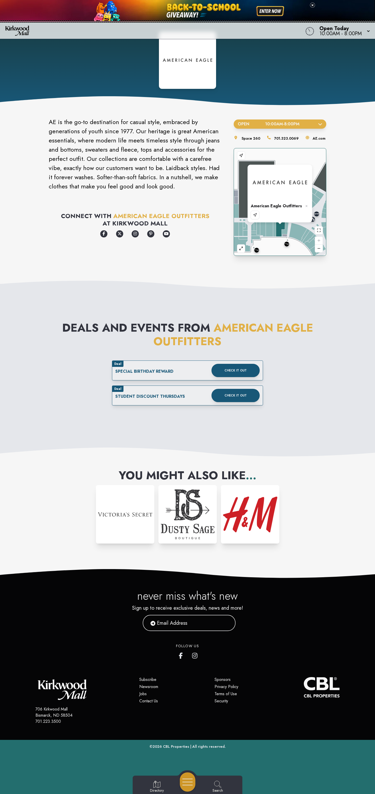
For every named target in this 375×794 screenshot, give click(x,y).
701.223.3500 (48, 721)
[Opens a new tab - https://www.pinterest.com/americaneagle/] (150, 233)
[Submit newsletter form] (225, 623)
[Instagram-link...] (125, 514)
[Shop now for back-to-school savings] (270, 11)
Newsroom (148, 687)
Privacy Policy (226, 687)
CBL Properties (176, 746)
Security (221, 701)
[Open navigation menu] (187, 782)
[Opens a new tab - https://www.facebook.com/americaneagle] (103, 233)
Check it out (235, 370)
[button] (343, 31)
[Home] (141, 31)
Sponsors (223, 679)
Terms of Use (226, 694)
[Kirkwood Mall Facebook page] (182, 655)
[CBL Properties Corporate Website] (304, 687)
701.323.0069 (286, 138)
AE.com (319, 138)
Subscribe (147, 679)
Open (268, 124)
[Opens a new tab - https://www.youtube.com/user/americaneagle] (166, 233)
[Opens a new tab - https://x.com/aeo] (119, 233)
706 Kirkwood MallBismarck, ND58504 (53, 712)
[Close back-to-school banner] (312, 5)
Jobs (143, 694)
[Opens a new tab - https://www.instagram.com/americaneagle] (135, 233)
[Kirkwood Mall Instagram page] (195, 655)
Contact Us (148, 701)
